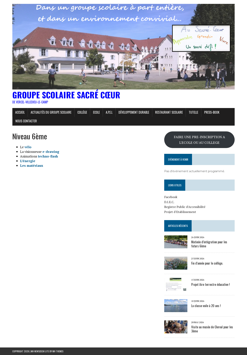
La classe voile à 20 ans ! (206, 305)
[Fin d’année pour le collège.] (175, 267)
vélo (28, 147)
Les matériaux (31, 165)
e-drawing (50, 151)
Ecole (96, 112)
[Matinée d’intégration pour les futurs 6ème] (175, 245)
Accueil (20, 112)
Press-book (211, 112)
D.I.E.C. (169, 202)
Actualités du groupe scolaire (51, 112)
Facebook (170, 197)
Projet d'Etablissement (180, 212)
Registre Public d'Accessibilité (184, 207)
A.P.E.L (109, 112)
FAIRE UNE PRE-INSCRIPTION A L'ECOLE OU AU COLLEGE (199, 140)
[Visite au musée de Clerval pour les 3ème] (175, 331)
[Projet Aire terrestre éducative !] (175, 288)
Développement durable (133, 112)
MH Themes (57, 351)
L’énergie (27, 161)
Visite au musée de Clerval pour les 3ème (212, 329)
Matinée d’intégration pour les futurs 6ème (209, 244)
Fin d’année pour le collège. (207, 263)
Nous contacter (26, 121)
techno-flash (47, 156)
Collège (82, 112)
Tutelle (193, 112)
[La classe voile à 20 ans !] (175, 309)
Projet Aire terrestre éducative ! (210, 284)
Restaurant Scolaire (169, 112)
